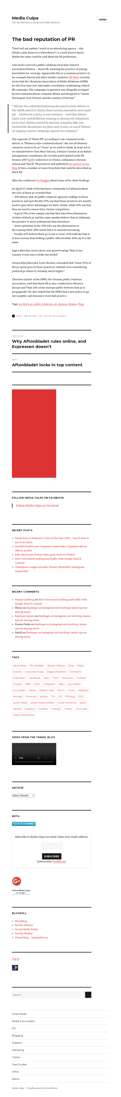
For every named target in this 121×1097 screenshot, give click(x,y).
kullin (19, 316)
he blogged (43, 180)
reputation (61, 316)
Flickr (55, 678)
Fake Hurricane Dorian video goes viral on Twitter (45, 554)
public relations (43, 304)
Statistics (30, 708)
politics (44, 696)
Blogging (17, 1035)
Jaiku (62, 684)
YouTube (81, 708)
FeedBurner (59, 861)
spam (83, 702)
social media (20, 702)
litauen (72, 304)
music (71, 690)
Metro (61, 690)
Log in (15, 958)
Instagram (49, 684)
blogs (80, 665)
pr (20, 304)
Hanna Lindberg (24, 599)
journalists (19, 690)
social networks (67, 702)
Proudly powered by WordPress (42, 1088)
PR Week (74, 77)
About (15, 1079)
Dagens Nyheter (56, 671)
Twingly (56, 708)
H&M (28, 684)
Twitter (68, 708)
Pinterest (31, 696)
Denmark (75, 671)
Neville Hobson (24, 925)
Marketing (18, 1050)
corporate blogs (34, 671)
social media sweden (43, 702)
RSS (80, 696)
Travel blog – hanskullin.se (31, 937)
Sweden (43, 708)
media (32, 690)
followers (67, 678)
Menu (103, 19)
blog (71, 665)
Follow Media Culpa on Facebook (38, 497)
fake (46, 678)
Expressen (19, 678)
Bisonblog (21, 921)
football (81, 678)
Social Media (19, 1014)
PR (40, 316)
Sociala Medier (24, 933)
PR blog (70, 696)
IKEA (37, 684)
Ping (81, 304)
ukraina (62, 304)
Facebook (34, 678)
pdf (31, 159)
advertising (19, 665)
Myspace (83, 690)
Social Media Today (26, 929)
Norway (48, 316)
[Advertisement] (35, 434)
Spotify (17, 708)
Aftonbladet (37, 665)
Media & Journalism (23, 1021)
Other (15, 1071)
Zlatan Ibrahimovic (24, 715)
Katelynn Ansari (24, 616)
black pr (28, 304)
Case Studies (19, 1064)
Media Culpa (25, 17)
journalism (74, 684)
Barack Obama (56, 665)
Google (17, 684)
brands (17, 671)
